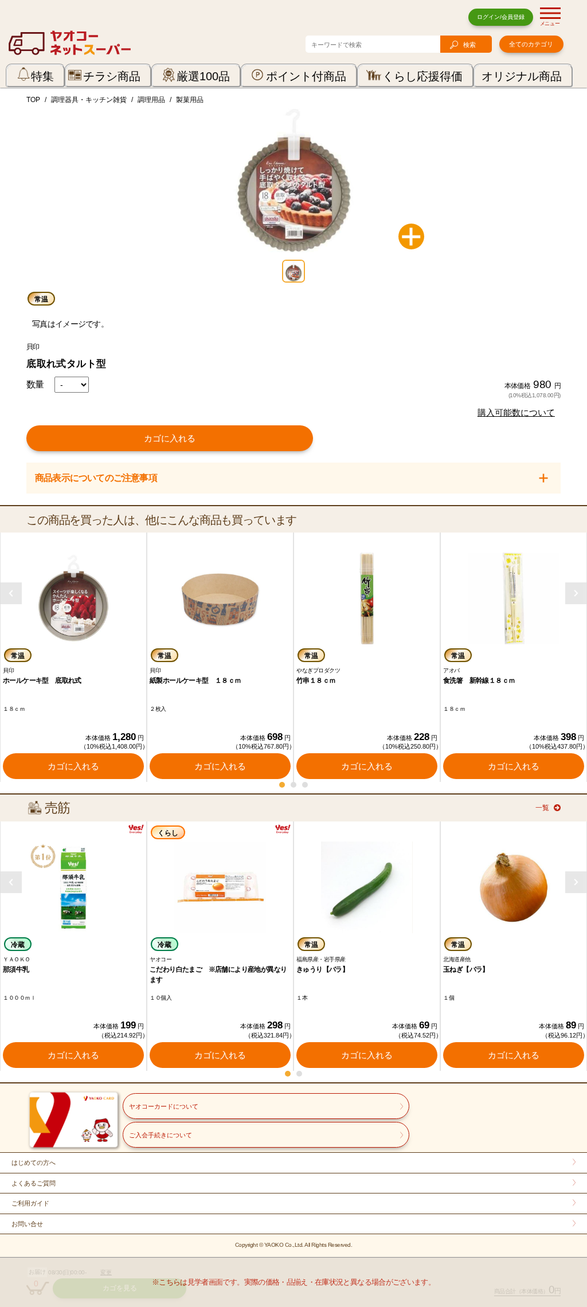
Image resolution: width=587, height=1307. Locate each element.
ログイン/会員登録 (501, 17)
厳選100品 (203, 76)
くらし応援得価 (422, 76)
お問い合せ (27, 1223)
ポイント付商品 (306, 76)
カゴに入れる (169, 438)
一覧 (542, 808)
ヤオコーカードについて (163, 1106)
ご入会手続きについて (160, 1135)
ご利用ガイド (30, 1203)
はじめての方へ (33, 1162)
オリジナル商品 (522, 76)
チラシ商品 (111, 76)
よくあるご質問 (33, 1183)
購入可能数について (516, 412)
